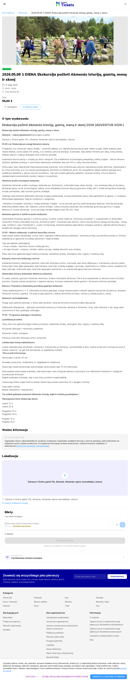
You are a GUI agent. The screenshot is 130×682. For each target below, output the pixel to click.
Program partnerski (54, 641)
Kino (67, 598)
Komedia (99, 598)
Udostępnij (10, 107)
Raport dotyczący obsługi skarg (59, 653)
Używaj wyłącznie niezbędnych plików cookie (65, 677)
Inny (97, 606)
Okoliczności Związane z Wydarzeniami (32, 446)
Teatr (67, 606)
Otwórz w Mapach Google (15, 503)
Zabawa (6, 606)
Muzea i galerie (40, 602)
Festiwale (38, 598)
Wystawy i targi (102, 602)
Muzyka (68, 602)
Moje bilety (7, 617)
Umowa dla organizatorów (57, 621)
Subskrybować (117, 576)
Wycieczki (22, 13)
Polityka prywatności (11, 621)
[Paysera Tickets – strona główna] (65, 4)
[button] (65, 557)
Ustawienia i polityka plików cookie (104, 636)
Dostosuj (32, 676)
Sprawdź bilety (52, 657)
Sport (36, 606)
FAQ (91, 640)
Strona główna (8, 13)
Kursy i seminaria (10, 602)
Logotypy (50, 645)
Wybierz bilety (30, 107)
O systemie (94, 617)
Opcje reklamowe (53, 649)
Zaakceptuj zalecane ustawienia (108, 677)
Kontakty (6, 630)
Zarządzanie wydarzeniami (57, 617)
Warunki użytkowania (12, 626)
